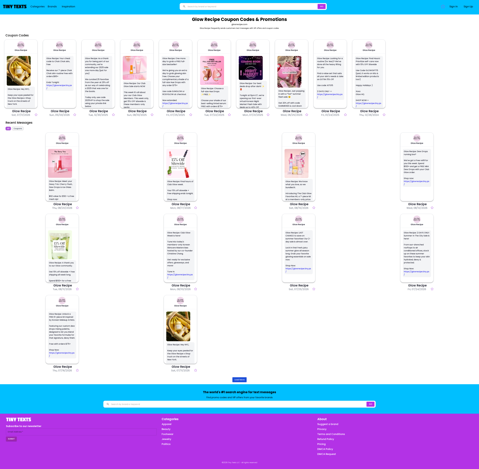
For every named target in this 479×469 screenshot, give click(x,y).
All (8, 128)
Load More (239, 379)
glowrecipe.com (239, 24)
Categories (37, 6)
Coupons (18, 128)
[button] (453, 6)
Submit (11, 439)
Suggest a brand (327, 424)
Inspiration (68, 6)
